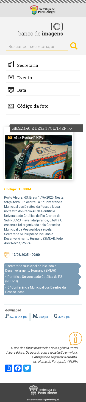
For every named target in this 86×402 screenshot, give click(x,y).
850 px (41, 317)
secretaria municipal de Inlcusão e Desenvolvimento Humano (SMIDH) (30, 268)
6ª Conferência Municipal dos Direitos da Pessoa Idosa (35, 290)
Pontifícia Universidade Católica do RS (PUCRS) (33, 279)
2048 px (62, 317)
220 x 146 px (16, 317)
